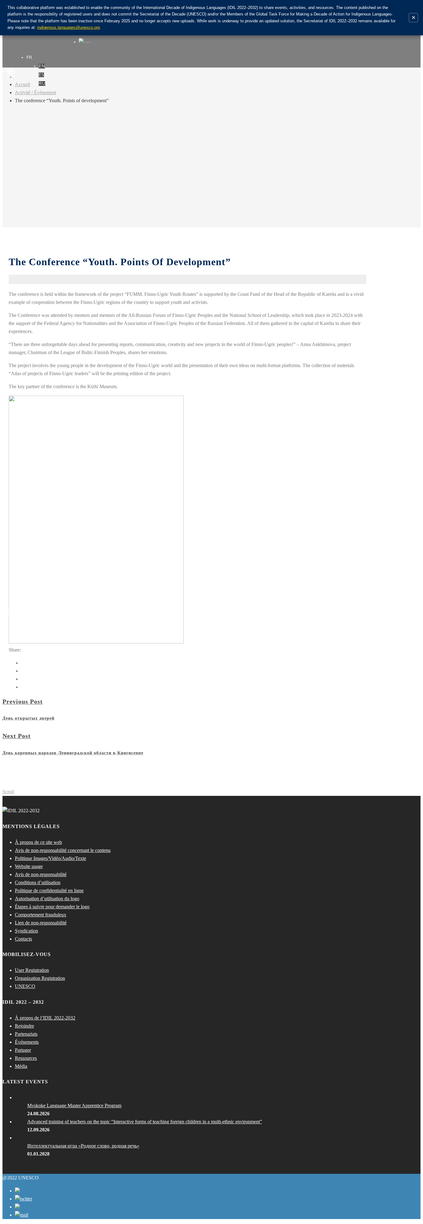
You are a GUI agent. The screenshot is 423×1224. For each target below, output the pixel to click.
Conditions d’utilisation (37, 882)
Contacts (23, 938)
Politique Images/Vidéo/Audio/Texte (50, 858)
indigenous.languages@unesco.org (68, 27)
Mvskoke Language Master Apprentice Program (74, 1105)
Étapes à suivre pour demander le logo (52, 906)
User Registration (32, 970)
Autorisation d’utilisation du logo (47, 898)
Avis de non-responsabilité (41, 874)
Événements (27, 1042)
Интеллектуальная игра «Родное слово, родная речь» (83, 1145)
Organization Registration (40, 978)
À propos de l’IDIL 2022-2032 (45, 1017)
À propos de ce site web (38, 842)
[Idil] (11, 612)
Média (21, 1066)
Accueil (22, 84)
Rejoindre (24, 1026)
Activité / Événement (35, 92)
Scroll (8, 791)
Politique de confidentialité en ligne (49, 890)
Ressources (26, 1058)
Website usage (29, 866)
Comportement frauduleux (40, 914)
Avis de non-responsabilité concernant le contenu (63, 850)
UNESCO (25, 986)
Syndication (26, 930)
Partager (23, 1050)
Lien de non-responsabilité (41, 922)
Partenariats (26, 1034)
